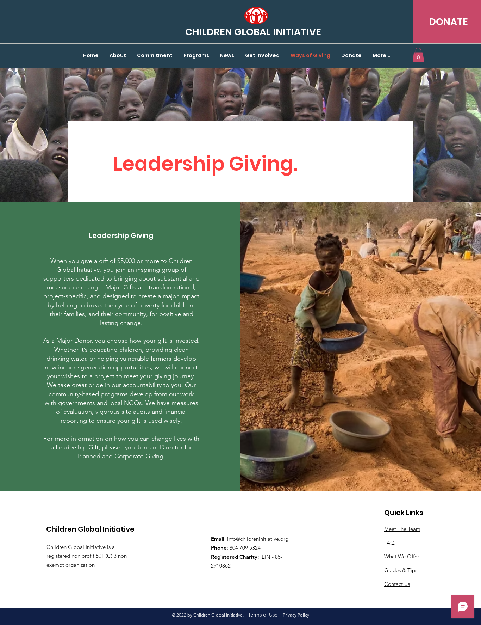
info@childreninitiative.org (257, 538)
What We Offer (401, 556)
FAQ (389, 542)
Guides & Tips (400, 570)
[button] (418, 55)
